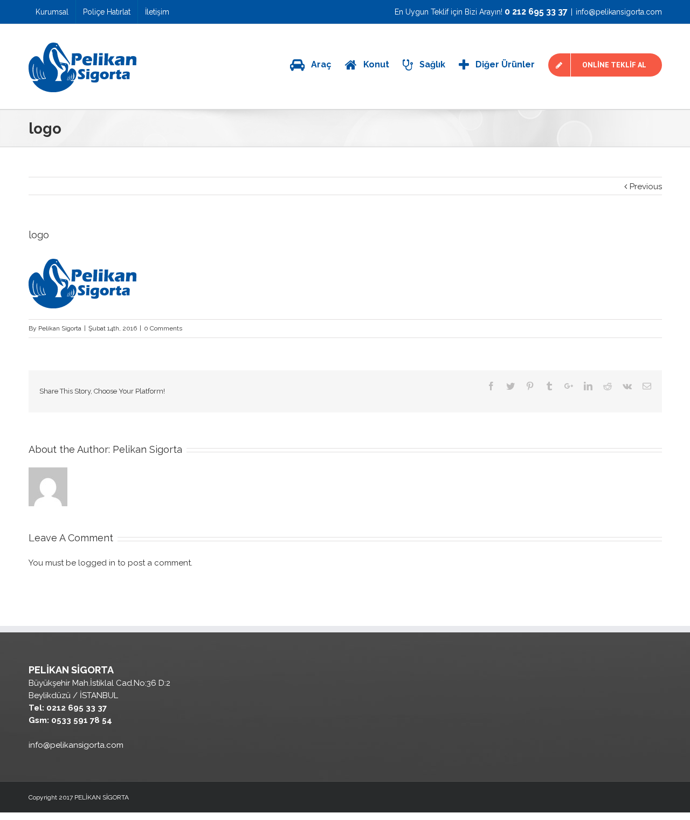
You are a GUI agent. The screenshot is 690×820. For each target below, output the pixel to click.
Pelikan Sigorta (59, 328)
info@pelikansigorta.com (619, 12)
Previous (646, 186)
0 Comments (163, 328)
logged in (96, 563)
